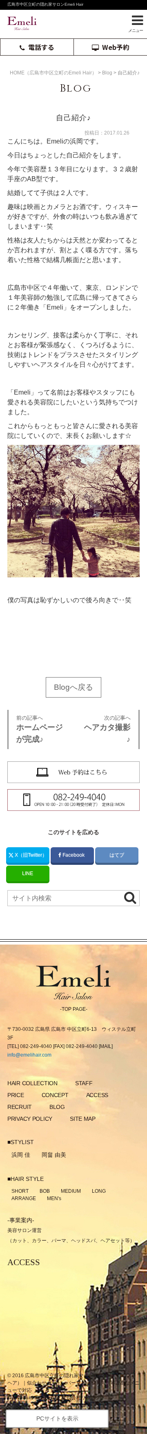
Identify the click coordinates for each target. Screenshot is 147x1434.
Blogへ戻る (73, 687)
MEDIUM (71, 1191)
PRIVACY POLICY (29, 1118)
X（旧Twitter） (30, 855)
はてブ (116, 855)
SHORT (20, 1191)
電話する (41, 47)
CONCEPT (55, 1095)
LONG (99, 1191)
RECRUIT (19, 1107)
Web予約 (115, 47)
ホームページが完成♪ (39, 729)
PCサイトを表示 (57, 1418)
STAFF (84, 1083)
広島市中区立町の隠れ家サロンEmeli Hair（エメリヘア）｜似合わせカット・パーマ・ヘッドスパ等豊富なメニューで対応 (73, 1383)
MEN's (54, 1198)
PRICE (15, 1095)
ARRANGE (23, 1198)
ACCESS (97, 1095)
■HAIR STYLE (25, 1179)
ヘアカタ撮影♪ (107, 729)
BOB (45, 1191)
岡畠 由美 (54, 1154)
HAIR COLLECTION (32, 1083)
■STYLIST (20, 1142)
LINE (27, 873)
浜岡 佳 (20, 1154)
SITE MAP (83, 1118)
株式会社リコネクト (83, 1397)
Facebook (73, 855)
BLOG (57, 1107)
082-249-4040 (36, 1046)
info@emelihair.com (29, 1055)
